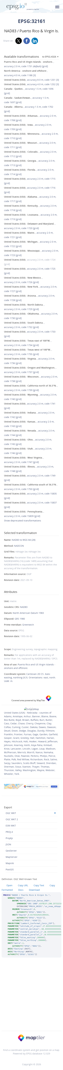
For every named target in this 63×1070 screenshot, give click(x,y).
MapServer (11, 856)
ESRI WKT (11, 825)
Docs (20, 889)
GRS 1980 (20, 618)
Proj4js (9, 838)
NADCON (19, 545)
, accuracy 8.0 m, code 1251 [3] (31, 79)
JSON (8, 844)
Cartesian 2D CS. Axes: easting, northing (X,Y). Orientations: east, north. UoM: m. (30, 677)
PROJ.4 (9, 831)
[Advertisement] (31, 998)
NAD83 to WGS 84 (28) (23, 539)
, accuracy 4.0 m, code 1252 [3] (31, 84)
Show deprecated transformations (22, 520)
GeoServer (11, 850)
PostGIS (10, 869)
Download (34, 889)
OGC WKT (11, 813)
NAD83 (23, 606)
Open (9, 885)
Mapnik (10, 863)
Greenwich (28, 624)
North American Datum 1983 (28, 612)
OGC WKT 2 (12, 819)
